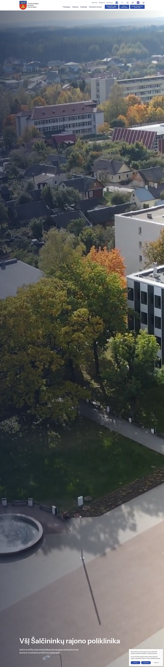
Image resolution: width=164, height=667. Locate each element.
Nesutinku (146, 662)
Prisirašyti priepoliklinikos (112, 6)
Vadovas (75, 7)
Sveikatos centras (95, 7)
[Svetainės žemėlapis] (127, 3)
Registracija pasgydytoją (137, 6)
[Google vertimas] (143, 3)
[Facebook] (117, 3)
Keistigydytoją (124, 6)
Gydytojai (83, 7)
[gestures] (133, 3)
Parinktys (156, 662)
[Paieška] (122, 3)
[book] (138, 3)
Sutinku (136, 662)
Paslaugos (66, 7)
